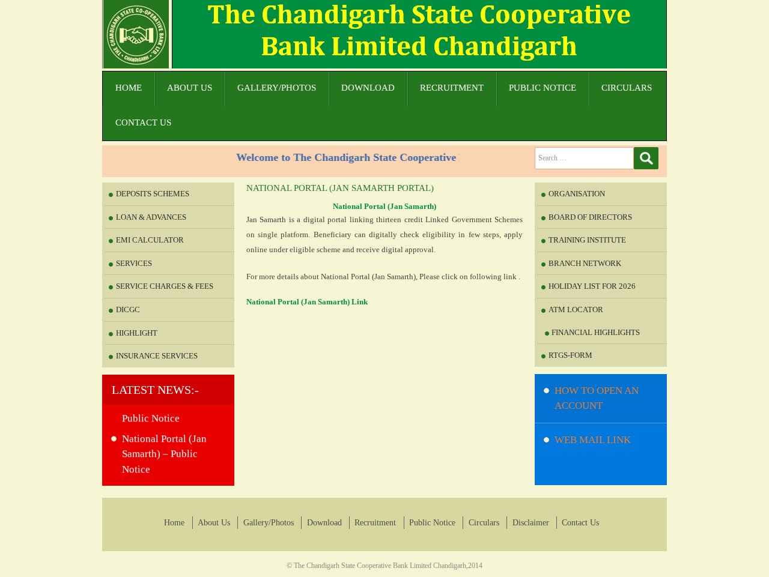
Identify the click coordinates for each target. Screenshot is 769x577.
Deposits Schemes (152, 193)
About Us (189, 87)
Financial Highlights (596, 332)
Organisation (577, 193)
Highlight (136, 332)
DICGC (128, 309)
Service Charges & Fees (164, 286)
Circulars (626, 87)
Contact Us (143, 122)
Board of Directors (590, 217)
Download (368, 87)
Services (134, 263)
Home (128, 87)
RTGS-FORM (570, 355)
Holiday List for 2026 (592, 286)
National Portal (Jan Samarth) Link (307, 301)
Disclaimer (530, 522)
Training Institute (587, 239)
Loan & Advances (151, 217)
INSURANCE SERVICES (157, 355)
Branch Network (585, 263)
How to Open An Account (597, 398)
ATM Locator (576, 309)
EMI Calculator (150, 239)
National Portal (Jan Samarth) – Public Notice (164, 448)
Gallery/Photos (276, 87)
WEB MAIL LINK (593, 440)
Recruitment (452, 87)
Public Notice (542, 87)
